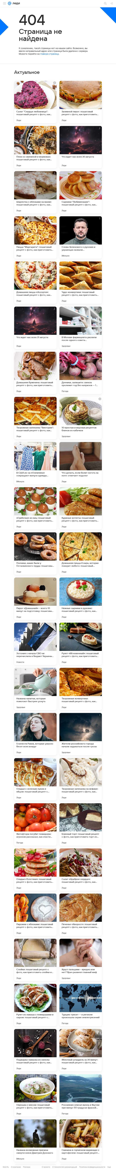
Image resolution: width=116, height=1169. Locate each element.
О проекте (46, 1167)
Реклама (26, 1167)
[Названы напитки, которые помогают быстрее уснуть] (35, 689)
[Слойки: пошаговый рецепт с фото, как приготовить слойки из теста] (35, 960)
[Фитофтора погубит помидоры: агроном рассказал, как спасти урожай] (35, 824)
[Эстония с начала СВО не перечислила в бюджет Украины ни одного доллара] (35, 644)
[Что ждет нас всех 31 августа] (35, 328)
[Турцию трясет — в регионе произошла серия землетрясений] (80, 1005)
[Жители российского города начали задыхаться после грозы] (80, 734)
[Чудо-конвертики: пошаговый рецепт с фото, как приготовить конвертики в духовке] (80, 282)
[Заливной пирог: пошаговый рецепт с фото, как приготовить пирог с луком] (80, 102)
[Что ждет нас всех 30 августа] (80, 147)
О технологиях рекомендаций (64, 1167)
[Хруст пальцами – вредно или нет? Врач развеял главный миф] (80, 960)
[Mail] (9, 3)
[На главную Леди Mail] (15, 3)
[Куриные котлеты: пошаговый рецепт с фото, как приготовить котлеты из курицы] (80, 508)
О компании (16, 1167)
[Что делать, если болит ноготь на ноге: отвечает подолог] (80, 463)
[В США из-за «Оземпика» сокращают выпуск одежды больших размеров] (35, 463)
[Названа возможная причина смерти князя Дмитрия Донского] (35, 1140)
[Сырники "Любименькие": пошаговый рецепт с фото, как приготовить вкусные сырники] (80, 192)
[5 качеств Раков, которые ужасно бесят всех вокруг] (35, 734)
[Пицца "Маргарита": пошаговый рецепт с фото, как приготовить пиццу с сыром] (35, 237)
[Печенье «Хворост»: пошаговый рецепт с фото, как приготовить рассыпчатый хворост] (80, 915)
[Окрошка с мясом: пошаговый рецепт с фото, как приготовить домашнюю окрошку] (35, 1095)
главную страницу (49, 53)
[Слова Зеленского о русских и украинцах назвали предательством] (80, 237)
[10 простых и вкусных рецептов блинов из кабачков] (80, 418)
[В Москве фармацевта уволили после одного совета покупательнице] (80, 328)
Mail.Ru (6, 1167)
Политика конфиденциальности (92, 1167)
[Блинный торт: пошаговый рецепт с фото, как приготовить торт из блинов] (80, 824)
